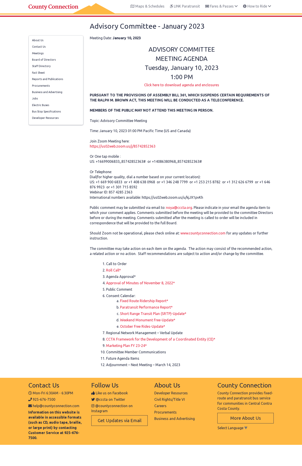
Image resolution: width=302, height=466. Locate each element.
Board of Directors (44, 59)
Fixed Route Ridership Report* (144, 301)
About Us (37, 40)
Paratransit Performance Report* (146, 307)
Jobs (35, 98)
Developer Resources (45, 117)
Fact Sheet (38, 72)
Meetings (38, 53)
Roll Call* (113, 270)
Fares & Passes (222, 6)
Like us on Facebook (112, 393)
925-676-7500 (44, 399)
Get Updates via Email (119, 420)
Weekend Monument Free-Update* (147, 320)
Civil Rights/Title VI (169, 399)
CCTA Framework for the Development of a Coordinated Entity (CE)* (160, 339)
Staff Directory (41, 66)
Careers (160, 406)
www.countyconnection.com (203, 233)
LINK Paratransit (186, 6)
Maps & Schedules (149, 6)
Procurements (41, 85)
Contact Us (39, 46)
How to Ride (257, 6)
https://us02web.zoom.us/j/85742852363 (122, 146)
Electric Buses (40, 105)
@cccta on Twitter (110, 399)
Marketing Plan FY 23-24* (126, 346)
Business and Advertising (47, 92)
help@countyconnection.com (56, 406)
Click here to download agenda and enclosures (181, 85)
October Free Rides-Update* (142, 326)
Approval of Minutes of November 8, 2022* (140, 283)
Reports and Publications (47, 79)
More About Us (245, 418)
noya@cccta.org (179, 208)
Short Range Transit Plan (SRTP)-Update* (153, 314)
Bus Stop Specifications (46, 111)
